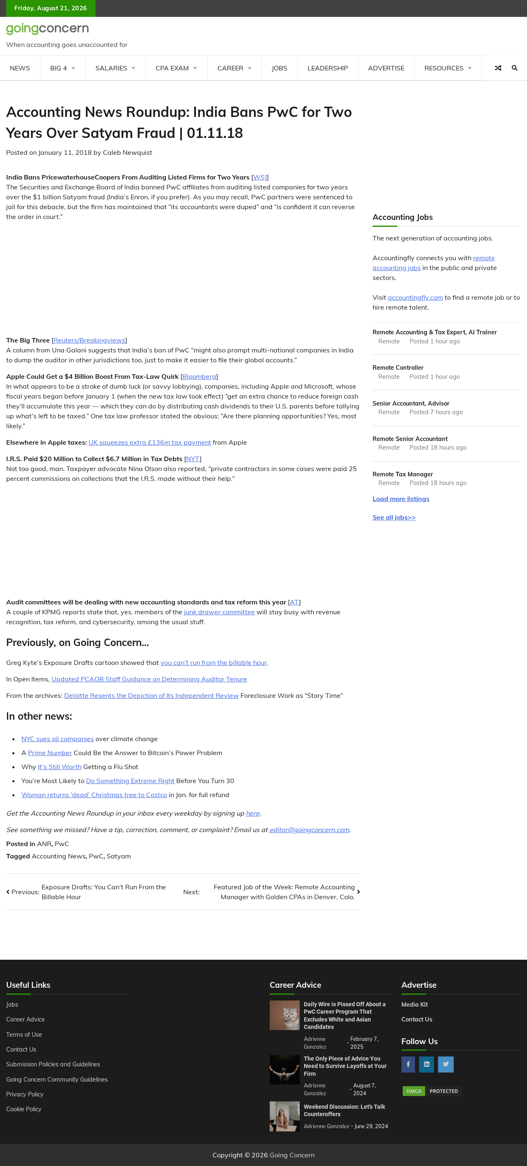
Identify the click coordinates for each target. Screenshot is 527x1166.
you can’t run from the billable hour (214, 662)
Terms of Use (24, 1034)
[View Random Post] (498, 68)
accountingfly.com (415, 297)
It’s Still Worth (60, 767)
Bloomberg (199, 376)
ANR (44, 844)
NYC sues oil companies (57, 739)
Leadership (328, 68)
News (20, 68)
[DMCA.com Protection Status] (432, 1095)
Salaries (111, 68)
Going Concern (292, 1155)
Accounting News (59, 856)
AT (294, 602)
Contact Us (21, 1049)
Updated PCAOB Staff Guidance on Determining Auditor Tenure (149, 679)
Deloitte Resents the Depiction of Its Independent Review (151, 695)
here (252, 813)
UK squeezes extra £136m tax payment (150, 442)
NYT (193, 459)
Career (230, 68)
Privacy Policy (25, 1094)
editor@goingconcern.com (309, 830)
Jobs (279, 68)
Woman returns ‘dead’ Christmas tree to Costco (94, 795)
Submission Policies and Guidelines (53, 1064)
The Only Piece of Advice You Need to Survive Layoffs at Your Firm (345, 1066)
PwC (62, 844)
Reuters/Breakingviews (89, 340)
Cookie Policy (24, 1109)
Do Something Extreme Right (130, 781)
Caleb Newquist (127, 152)
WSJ (260, 177)
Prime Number (50, 753)
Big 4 (58, 68)
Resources (444, 68)
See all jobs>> (394, 517)
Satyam (119, 856)
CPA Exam (172, 68)
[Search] (514, 68)
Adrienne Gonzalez (327, 1126)
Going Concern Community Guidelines (57, 1079)
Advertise (386, 68)
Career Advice (25, 1019)
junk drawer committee (219, 612)
